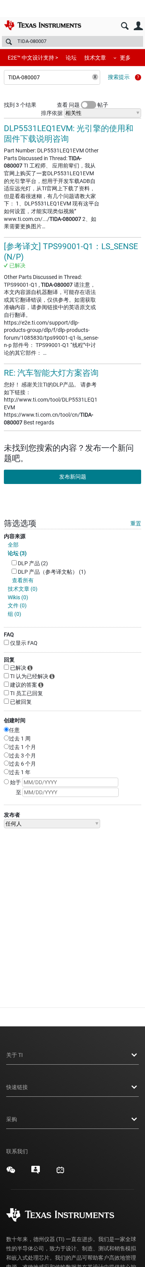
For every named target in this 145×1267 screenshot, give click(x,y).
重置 (135, 523)
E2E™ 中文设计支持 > (33, 58)
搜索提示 (119, 77)
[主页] (42, 25)
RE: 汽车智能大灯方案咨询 (51, 373)
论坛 (71, 58)
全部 (13, 545)
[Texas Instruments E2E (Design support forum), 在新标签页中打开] (35, 1173)
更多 (125, 58)
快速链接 (17, 1087)
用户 (138, 26)
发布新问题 (72, 477)
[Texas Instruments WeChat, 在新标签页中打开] (10, 1173)
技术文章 (95, 58)
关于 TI (14, 1055)
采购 (11, 1119)
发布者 (12, 815)
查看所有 (23, 580)
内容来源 (15, 536)
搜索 (124, 26)
